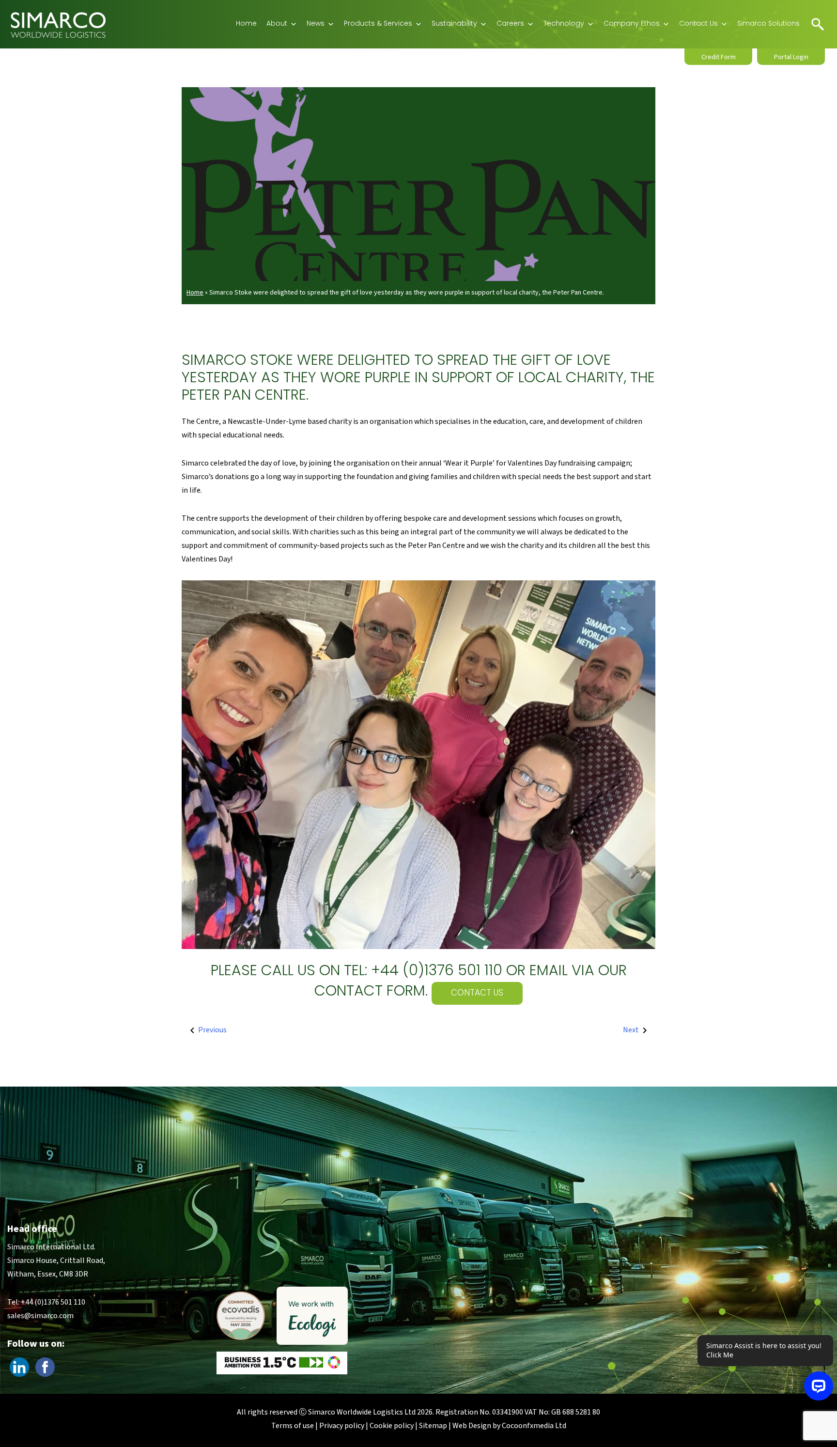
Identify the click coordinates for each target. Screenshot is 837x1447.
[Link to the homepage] (58, 24)
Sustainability (454, 24)
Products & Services (378, 24)
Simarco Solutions (768, 24)
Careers (510, 24)
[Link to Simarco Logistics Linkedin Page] (19, 1366)
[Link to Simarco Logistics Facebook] (45, 1366)
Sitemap (433, 1425)
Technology (563, 24)
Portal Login (791, 57)
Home (246, 24)
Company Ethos (632, 24)
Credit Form (718, 57)
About (276, 24)
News (316, 24)
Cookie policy (392, 1425)
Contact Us (698, 24)
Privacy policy (341, 1425)
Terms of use (292, 1425)
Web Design (471, 1425)
